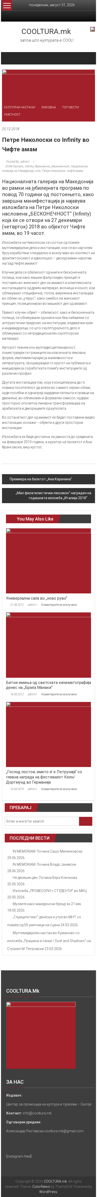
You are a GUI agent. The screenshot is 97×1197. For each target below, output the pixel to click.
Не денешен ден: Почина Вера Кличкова (45, 878)
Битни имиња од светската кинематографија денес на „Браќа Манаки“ (48, 685)
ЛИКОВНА (48, 107)
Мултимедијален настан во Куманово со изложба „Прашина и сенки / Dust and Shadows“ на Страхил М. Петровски (49, 941)
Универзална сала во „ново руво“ (36, 598)
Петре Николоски (53, 171)
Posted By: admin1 (18, 161)
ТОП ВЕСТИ (70, 107)
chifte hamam (14, 166)
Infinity (29, 166)
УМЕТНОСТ (12, 114)
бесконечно (42, 166)
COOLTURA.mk (46, 31)
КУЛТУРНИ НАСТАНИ (19, 107)
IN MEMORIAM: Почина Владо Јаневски (44, 864)
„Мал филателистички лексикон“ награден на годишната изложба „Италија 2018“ (53, 495)
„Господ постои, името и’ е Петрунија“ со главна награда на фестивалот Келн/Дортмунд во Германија (44, 777)
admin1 (32, 605)
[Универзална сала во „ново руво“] (48, 560)
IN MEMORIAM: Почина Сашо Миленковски (47, 851)
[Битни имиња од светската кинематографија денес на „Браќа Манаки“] (48, 645)
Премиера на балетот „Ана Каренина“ (41, 479)
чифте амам (75, 171)
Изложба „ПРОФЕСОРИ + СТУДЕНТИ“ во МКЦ (50, 891)
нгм (38, 171)
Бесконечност (60, 166)
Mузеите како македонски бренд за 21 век (47, 904)
